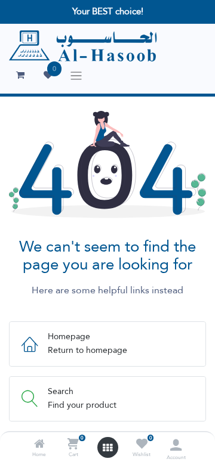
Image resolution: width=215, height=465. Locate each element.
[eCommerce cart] (20, 75)
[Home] (39, 444)
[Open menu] (107, 448)
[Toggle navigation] (76, 75)
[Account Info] (176, 445)
